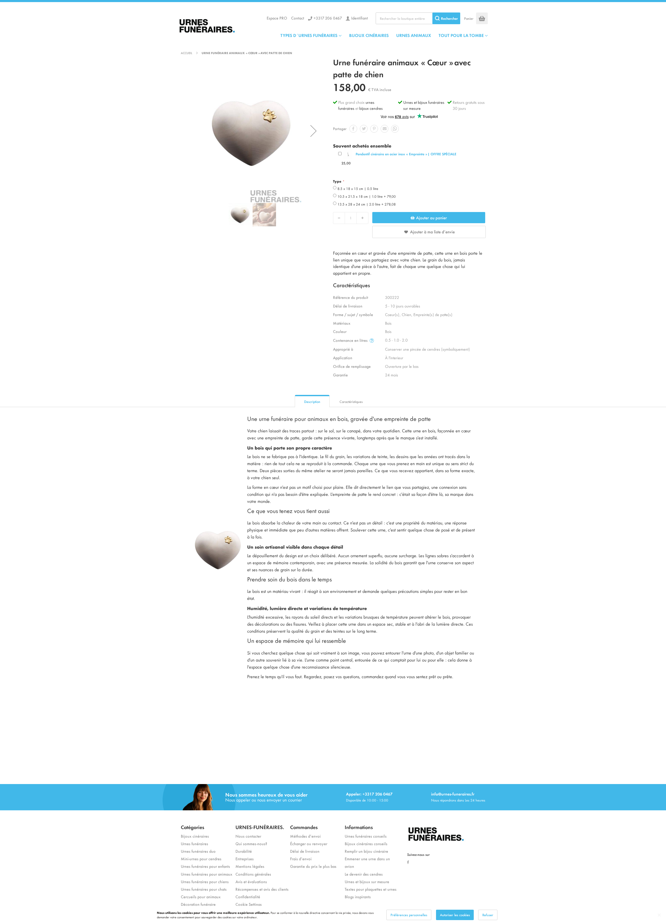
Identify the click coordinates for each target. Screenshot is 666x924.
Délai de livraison (304, 851)
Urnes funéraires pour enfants (205, 866)
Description (312, 401)
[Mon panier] (482, 18)
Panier (468, 18)
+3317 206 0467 (327, 18)
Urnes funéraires (194, 843)
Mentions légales (249, 866)
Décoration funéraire (198, 904)
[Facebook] (409, 861)
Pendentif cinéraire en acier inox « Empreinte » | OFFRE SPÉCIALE (406, 153)
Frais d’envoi (301, 858)
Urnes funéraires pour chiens (205, 881)
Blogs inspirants (358, 896)
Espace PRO (277, 18)
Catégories (192, 826)
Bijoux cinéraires (195, 836)
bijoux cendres (371, 108)
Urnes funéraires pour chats (204, 889)
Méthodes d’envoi (305, 836)
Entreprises (244, 858)
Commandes (304, 826)
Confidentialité (247, 896)
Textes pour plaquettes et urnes (370, 889)
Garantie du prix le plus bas (313, 866)
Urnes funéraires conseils (366, 836)
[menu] (384, 35)
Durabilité (243, 851)
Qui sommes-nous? (251, 843)
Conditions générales (253, 874)
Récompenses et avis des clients (262, 889)
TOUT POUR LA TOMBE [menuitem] (461, 35)
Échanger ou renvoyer (308, 843)
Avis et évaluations (251, 881)
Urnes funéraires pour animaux (206, 874)
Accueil (186, 53)
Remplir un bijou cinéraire (366, 851)
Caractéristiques (351, 401)
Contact (297, 18)
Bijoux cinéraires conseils (366, 843)
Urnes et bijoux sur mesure (367, 881)
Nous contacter (248, 836)
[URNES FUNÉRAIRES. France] (217, 24)
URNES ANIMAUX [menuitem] (413, 35)
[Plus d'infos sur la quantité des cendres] (372, 340)
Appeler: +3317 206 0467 (369, 794)
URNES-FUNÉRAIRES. (259, 826)
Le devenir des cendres (364, 874)
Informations (359, 826)
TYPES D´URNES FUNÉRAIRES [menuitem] (308, 35)
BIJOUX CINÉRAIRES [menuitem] (369, 35)
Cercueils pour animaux (201, 896)
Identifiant (359, 18)
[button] (313, 130)
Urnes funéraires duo (198, 851)
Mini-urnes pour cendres (201, 858)
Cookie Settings (248, 904)
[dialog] (333, 915)
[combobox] (418, 18)
